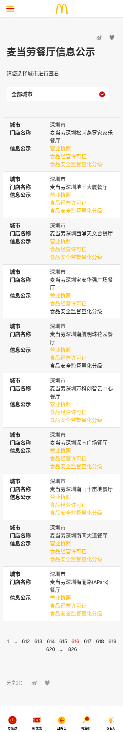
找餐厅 (86, 728)
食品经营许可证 (68, 156)
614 (51, 641)
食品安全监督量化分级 (76, 164)
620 (50, 649)
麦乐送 (12, 728)
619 (112, 641)
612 (26, 641)
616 (75, 641)
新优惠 (37, 728)
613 (38, 641)
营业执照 (60, 148)
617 (88, 641)
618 (100, 641)
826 (72, 649)
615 (63, 641)
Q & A (111, 728)
